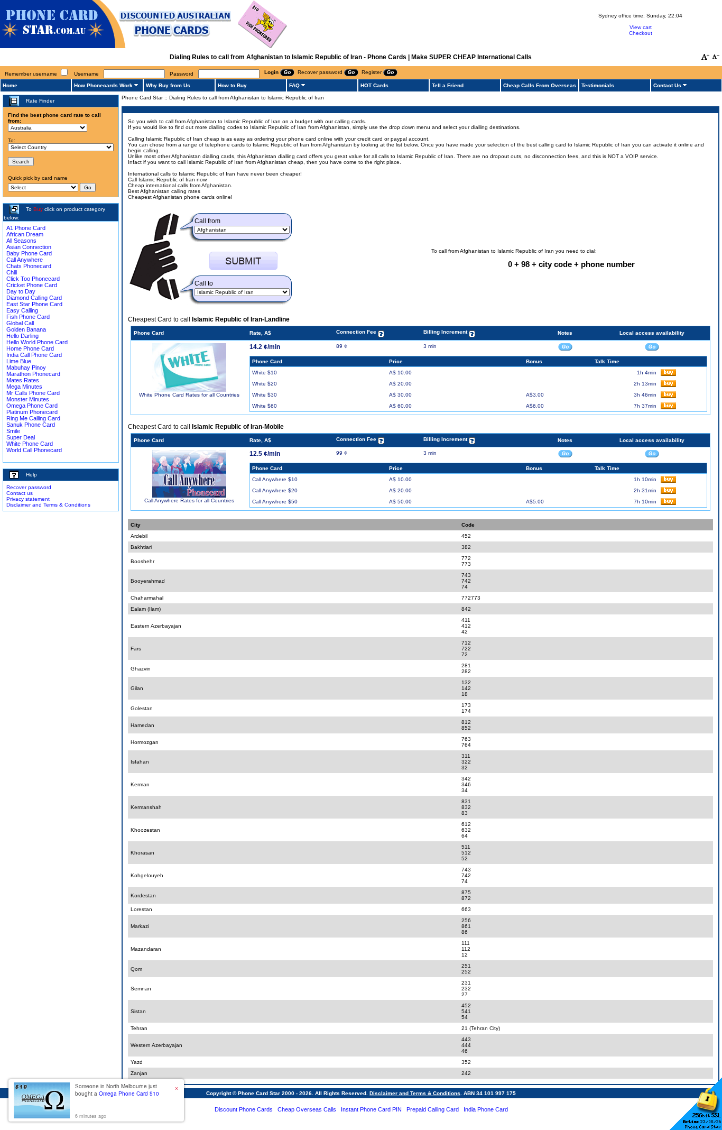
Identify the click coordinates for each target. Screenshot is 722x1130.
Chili (11, 272)
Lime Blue (18, 361)
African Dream (24, 234)
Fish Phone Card (28, 317)
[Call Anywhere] (189, 496)
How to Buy (232, 85)
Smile (13, 431)
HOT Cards (374, 85)
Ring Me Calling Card (33, 418)
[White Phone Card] (189, 390)
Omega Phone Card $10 (129, 1093)
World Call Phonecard (34, 450)
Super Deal (20, 437)
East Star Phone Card (34, 304)
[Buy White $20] (668, 385)
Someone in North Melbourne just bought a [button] (117, 1089)
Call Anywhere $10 (275, 479)
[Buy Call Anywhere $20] (668, 492)
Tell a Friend (448, 85)
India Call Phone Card (34, 355)
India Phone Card (486, 1109)
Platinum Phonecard (32, 412)
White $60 (264, 406)
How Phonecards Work (103, 85)
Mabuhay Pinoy (26, 367)
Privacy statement (28, 499)
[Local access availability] (652, 346)
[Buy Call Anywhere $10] (668, 481)
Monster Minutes (27, 399)
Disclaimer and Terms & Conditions (48, 505)
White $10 (264, 372)
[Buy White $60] (668, 407)
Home (10, 85)
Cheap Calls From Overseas (539, 85)
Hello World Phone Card (37, 342)
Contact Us (667, 85)
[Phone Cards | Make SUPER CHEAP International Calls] (144, 46)
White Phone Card (29, 443)
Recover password (28, 487)
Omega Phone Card (32, 405)
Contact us (19, 493)
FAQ (294, 85)
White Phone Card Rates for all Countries (189, 395)
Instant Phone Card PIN (371, 1109)
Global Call (20, 323)
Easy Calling (22, 310)
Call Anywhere (24, 259)
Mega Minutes (24, 386)
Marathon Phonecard (33, 374)
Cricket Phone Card (31, 285)
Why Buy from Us (168, 85)
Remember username (31, 74)
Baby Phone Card (29, 253)
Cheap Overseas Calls (306, 1109)
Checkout (640, 33)
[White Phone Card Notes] (565, 346)
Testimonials (597, 85)
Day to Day (20, 291)
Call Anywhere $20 (275, 490)
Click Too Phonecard (33, 278)
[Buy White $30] (668, 396)
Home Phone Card (30, 348)
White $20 (264, 384)
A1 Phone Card (25, 228)
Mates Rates (22, 380)
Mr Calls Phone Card (33, 393)
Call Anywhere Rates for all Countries (189, 500)
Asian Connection (28, 247)
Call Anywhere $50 (275, 501)
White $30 (264, 395)
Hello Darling (22, 336)
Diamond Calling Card (34, 298)
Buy (38, 209)
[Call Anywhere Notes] (565, 453)
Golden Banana (26, 329)
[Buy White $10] (668, 374)
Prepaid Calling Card (432, 1109)
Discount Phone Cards (244, 1109)
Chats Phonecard (28, 266)
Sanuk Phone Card (30, 424)
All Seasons (21, 240)
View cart (641, 27)
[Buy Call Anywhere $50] (668, 503)
